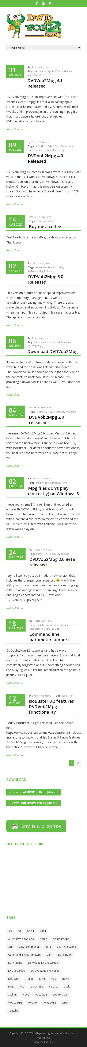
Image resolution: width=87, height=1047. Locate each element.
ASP (10, 946)
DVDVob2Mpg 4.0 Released (45, 158)
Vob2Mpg (70, 411)
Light (45, 150)
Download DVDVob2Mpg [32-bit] (34, 803)
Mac (29, 75)
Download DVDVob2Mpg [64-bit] (34, 792)
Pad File (48, 1041)
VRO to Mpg (15, 1002)
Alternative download (47, 342)
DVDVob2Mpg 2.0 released (46, 419)
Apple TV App (55, 71)
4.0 (37, 146)
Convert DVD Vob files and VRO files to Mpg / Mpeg (34, 26)
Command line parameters (24, 954)
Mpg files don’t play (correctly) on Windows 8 (53, 490)
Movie (65, 979)
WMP (65, 482)
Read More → (14, 129)
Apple (43, 71)
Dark (57, 146)
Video (45, 482)
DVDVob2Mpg (44, 411)
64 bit (43, 146)
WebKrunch (43, 1037)
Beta (39, 553)
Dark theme (34, 150)
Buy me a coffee (46, 221)
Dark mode (67, 146)
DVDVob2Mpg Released (41, 271)
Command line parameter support (49, 637)
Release (64, 553)
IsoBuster (59, 411)
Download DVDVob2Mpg (50, 267)
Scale (52, 150)
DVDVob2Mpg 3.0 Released (45, 279)
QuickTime (39, 75)
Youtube (13, 1010)
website (33, 1002)
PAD (21, 986)
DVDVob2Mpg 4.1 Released (45, 83)
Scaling (60, 150)
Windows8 (55, 482)
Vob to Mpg (60, 994)
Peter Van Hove (41, 67)
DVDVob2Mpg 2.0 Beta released (52, 562)
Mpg (38, 482)
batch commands (47, 624)
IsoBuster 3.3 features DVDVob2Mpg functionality (51, 706)
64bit (50, 146)
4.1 (37, 71)
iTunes (68, 71)
